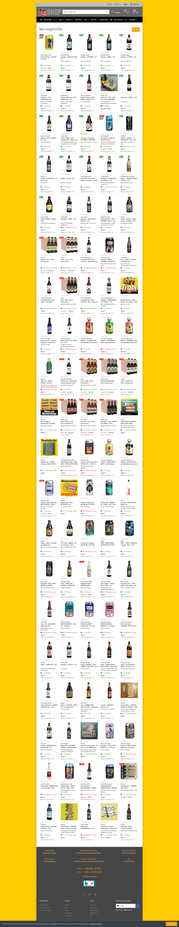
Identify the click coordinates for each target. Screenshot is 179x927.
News (125, 4)
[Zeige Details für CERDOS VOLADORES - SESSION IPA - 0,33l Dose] (109, 609)
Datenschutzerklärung (96, 924)
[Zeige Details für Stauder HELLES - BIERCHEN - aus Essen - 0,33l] (49, 811)
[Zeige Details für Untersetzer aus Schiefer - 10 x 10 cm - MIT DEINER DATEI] (89, 730)
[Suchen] (107, 12)
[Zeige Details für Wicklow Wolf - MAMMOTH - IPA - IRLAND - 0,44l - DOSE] (109, 487)
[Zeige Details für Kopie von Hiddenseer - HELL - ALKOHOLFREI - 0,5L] (69, 82)
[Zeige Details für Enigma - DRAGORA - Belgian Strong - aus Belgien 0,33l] (129, 204)
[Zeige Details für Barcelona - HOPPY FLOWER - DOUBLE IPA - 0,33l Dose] (129, 730)
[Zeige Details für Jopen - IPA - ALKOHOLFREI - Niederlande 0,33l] (49, 609)
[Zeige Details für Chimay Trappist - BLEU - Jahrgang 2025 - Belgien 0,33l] (69, 123)
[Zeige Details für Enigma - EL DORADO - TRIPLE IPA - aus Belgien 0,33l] (69, 690)
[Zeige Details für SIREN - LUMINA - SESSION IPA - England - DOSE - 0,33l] (129, 528)
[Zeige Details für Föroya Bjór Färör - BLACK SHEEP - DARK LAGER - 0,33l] (129, 568)
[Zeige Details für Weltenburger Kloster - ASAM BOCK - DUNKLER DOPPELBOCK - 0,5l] (69, 447)
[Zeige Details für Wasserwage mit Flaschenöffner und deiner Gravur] (49, 406)
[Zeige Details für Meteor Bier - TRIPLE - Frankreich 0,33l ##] (129, 811)
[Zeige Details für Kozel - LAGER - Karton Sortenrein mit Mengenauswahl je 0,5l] (89, 366)
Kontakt (109, 4)
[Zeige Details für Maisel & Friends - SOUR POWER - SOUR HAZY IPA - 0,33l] (89, 82)
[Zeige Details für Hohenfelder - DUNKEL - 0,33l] (129, 82)
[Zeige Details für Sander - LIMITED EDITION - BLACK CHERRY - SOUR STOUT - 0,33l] (109, 649)
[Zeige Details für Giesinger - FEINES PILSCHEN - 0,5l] (69, 42)
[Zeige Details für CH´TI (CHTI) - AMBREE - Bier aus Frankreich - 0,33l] (69, 528)
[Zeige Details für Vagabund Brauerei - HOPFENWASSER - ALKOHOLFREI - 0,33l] (89, 568)
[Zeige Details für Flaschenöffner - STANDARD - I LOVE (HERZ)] (129, 771)
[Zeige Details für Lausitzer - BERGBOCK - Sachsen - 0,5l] (109, 690)
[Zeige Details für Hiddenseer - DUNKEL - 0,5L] (69, 204)
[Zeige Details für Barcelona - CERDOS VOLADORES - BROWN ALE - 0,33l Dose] (109, 244)
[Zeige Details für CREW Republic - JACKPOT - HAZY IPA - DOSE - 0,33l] (69, 771)
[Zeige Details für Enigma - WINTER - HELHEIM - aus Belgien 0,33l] (49, 528)
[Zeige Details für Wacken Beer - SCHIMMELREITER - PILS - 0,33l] (89, 811)
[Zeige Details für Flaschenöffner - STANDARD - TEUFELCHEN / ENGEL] (129, 406)
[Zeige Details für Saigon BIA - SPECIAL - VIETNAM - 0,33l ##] (49, 366)
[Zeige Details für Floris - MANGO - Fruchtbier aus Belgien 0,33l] (129, 244)
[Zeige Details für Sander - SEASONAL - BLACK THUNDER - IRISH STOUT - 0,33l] (89, 649)
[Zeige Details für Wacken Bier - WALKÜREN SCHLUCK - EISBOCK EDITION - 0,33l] (69, 730)
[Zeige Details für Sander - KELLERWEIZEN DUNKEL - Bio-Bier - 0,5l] (129, 649)
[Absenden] (137, 906)
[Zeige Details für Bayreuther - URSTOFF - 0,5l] (69, 649)
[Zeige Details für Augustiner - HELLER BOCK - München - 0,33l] (89, 204)
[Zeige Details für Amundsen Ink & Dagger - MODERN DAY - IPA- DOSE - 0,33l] (89, 528)
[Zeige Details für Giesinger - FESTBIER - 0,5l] (129, 42)
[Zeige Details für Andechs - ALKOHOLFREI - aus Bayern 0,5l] (49, 163)
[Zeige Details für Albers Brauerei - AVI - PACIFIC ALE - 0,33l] (69, 325)
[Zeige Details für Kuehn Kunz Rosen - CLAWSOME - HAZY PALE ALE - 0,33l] (129, 609)
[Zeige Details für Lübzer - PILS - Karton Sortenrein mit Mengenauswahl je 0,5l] (69, 244)
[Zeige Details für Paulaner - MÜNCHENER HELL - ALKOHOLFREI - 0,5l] (49, 730)
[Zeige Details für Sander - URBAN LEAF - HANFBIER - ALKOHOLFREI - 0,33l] (69, 568)
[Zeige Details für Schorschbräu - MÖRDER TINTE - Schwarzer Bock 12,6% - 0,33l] (49, 771)
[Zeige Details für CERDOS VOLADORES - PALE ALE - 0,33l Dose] (69, 609)
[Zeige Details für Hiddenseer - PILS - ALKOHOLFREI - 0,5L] (49, 82)
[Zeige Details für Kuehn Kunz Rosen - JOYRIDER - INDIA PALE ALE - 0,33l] (49, 690)
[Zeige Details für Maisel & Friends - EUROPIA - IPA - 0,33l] (49, 123)
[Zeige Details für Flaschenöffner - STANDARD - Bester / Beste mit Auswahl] (69, 811)
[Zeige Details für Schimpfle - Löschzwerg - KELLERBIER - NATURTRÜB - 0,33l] (89, 123)
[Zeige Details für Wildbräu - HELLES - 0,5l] (69, 163)
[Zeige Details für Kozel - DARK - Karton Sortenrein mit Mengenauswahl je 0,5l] (69, 285)
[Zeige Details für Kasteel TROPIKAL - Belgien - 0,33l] (49, 204)
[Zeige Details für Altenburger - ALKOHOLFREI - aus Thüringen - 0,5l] (109, 163)
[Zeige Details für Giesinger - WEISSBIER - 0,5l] (89, 42)
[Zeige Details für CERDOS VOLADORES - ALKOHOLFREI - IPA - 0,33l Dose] (89, 609)
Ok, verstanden (171, 924)
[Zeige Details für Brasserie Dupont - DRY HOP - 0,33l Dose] (49, 42)
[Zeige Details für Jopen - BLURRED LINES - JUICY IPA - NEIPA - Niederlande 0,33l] (89, 690)
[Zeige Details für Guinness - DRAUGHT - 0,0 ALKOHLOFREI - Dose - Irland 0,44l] (129, 123)
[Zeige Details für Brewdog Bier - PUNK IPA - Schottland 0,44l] (109, 123)
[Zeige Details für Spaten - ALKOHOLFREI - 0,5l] (49, 649)
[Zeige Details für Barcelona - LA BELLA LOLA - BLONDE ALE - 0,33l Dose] (109, 730)
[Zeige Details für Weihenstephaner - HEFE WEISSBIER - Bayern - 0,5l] (109, 204)
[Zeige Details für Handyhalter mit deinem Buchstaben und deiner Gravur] (109, 811)
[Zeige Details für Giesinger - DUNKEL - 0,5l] (109, 42)
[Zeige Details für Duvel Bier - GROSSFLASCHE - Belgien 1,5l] (129, 487)
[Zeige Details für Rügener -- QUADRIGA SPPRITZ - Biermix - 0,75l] (129, 163)
